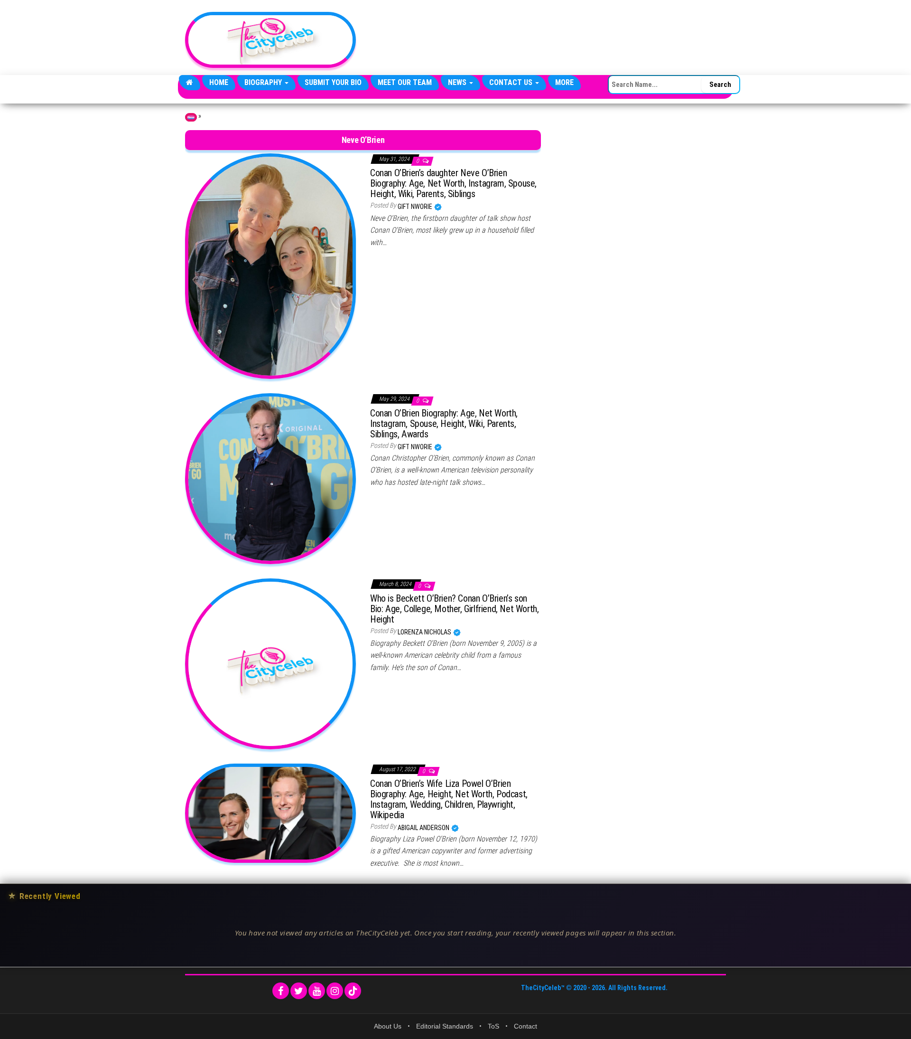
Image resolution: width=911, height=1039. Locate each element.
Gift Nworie (416, 206)
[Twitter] (298, 990)
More (564, 82)
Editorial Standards (444, 1026)
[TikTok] (352, 990)
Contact (525, 1026)
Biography (264, 82)
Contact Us (511, 82)
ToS (493, 1026)
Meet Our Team (405, 82)
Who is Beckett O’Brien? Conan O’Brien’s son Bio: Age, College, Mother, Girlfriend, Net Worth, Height (454, 609)
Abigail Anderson (424, 827)
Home (218, 82)
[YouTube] (316, 990)
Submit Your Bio (333, 82)
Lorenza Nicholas (425, 632)
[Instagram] (334, 990)
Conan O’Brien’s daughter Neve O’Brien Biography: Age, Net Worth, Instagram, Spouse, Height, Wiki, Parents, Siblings (453, 183)
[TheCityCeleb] (189, 82)
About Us (387, 1026)
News (458, 82)
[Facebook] (280, 990)
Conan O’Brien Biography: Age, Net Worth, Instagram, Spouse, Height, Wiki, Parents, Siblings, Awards (444, 423)
